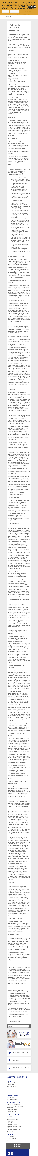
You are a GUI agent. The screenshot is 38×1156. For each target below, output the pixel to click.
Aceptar (5, 11)
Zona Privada (10, 1136)
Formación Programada (13, 1104)
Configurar (14, 11)
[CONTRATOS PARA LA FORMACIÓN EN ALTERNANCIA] (19, 1033)
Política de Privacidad (15, 26)
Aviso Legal (10, 1121)
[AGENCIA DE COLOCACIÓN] (19, 1044)
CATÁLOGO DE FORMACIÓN (20, 1053)
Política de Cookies (12, 1124)
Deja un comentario (15, 1021)
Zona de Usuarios (11, 1138)
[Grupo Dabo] (18, 1148)
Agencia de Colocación (13, 1109)
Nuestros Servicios (12, 1099)
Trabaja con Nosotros (12, 1119)
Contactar (9, 1116)
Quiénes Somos (11, 1097)
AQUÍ (34, 8)
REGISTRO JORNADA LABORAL (20, 1068)
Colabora (9, 1118)
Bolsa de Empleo (11, 1111)
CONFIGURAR (32, 7)
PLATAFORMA (15, 1060)
